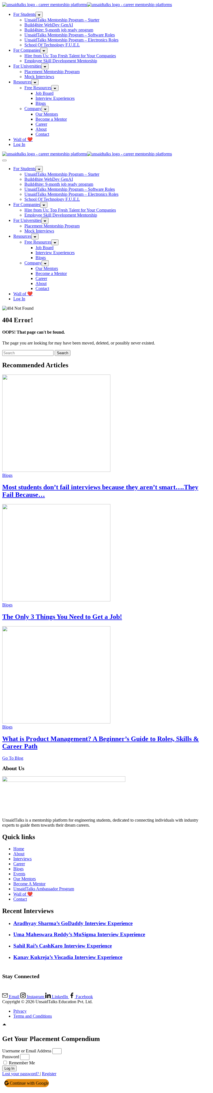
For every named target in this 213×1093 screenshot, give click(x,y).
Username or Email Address (26, 1051)
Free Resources (37, 87)
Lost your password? (21, 1073)
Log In (19, 144)
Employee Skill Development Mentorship (60, 60)
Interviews (22, 858)
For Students (24, 14)
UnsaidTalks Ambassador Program (43, 888)
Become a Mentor (51, 119)
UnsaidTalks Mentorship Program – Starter (61, 20)
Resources (22, 82)
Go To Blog (12, 758)
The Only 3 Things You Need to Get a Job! (62, 616)
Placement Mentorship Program (52, 71)
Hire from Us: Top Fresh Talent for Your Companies (70, 55)
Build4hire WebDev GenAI (48, 25)
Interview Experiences (55, 98)
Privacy (20, 1011)
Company (33, 108)
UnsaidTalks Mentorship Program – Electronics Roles (71, 40)
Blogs (41, 103)
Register (49, 1073)
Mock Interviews (39, 76)
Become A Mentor (29, 883)
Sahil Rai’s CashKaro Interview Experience (62, 946)
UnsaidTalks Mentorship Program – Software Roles (69, 35)
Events (19, 873)
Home (18, 848)
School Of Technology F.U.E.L (52, 45)
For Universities (27, 66)
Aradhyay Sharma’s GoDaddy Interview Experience (73, 923)
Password (10, 1056)
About (41, 129)
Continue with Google (29, 1083)
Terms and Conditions (32, 1016)
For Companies (26, 50)
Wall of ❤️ (23, 139)
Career (41, 124)
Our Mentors (47, 114)
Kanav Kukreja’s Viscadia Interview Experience (67, 957)
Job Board (45, 93)
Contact (42, 134)
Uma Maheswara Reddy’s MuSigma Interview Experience (79, 934)
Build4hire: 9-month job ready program (58, 30)
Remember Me (21, 1062)
